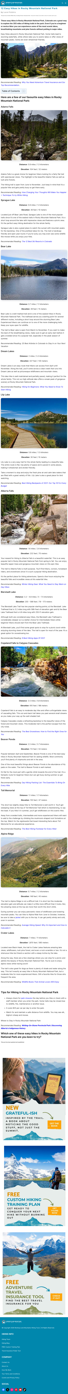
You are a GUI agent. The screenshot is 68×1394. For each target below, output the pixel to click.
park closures (26, 998)
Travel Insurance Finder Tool (11, 1351)
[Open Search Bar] (62, 3)
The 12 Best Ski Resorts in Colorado (37, 241)
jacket (18, 917)
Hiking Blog (5, 1343)
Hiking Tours (6, 1339)
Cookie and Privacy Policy (10, 1378)
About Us (5, 1366)
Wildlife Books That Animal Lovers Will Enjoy (40, 982)
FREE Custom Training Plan (11, 1347)
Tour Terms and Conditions (11, 1374)
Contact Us (5, 1362)
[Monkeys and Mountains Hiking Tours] (11, 3)
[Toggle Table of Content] (23, 91)
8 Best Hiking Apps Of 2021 (33, 638)
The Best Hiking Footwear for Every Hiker (39, 829)
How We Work (6, 1370)
